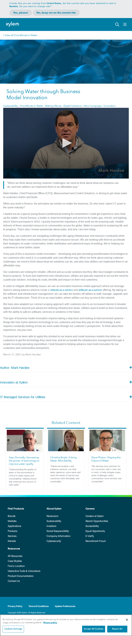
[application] (66, 143)
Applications (14, 526)
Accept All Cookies (93, 629)
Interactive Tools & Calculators (24, 571)
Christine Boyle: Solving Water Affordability (63, 459)
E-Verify (89, 536)
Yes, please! (20, 12)
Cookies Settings (13, 629)
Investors (51, 526)
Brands (11, 516)
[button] (66, 143)
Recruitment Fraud (95, 541)
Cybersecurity (54, 541)
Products (12, 531)
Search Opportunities (96, 521)
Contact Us (14, 581)
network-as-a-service (61, 290)
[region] (66, 625)
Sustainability (54, 521)
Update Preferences (65, 606)
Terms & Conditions (38, 606)
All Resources (15, 556)
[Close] (126, 619)
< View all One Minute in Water (20, 35)
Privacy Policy (15, 606)
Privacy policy (50, 622)
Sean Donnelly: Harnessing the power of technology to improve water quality (24, 460)
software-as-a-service (90, 290)
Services (12, 536)
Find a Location (16, 566)
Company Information (58, 536)
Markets (12, 521)
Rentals (12, 541)
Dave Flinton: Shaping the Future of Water (105, 459)
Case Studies (15, 561)
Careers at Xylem (94, 516)
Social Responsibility (58, 531)
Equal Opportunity (95, 531)
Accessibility (92, 526)
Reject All (117, 629)
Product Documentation (20, 576)
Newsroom (52, 516)
